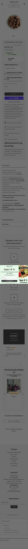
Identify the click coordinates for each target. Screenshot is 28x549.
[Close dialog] (27, 265)
